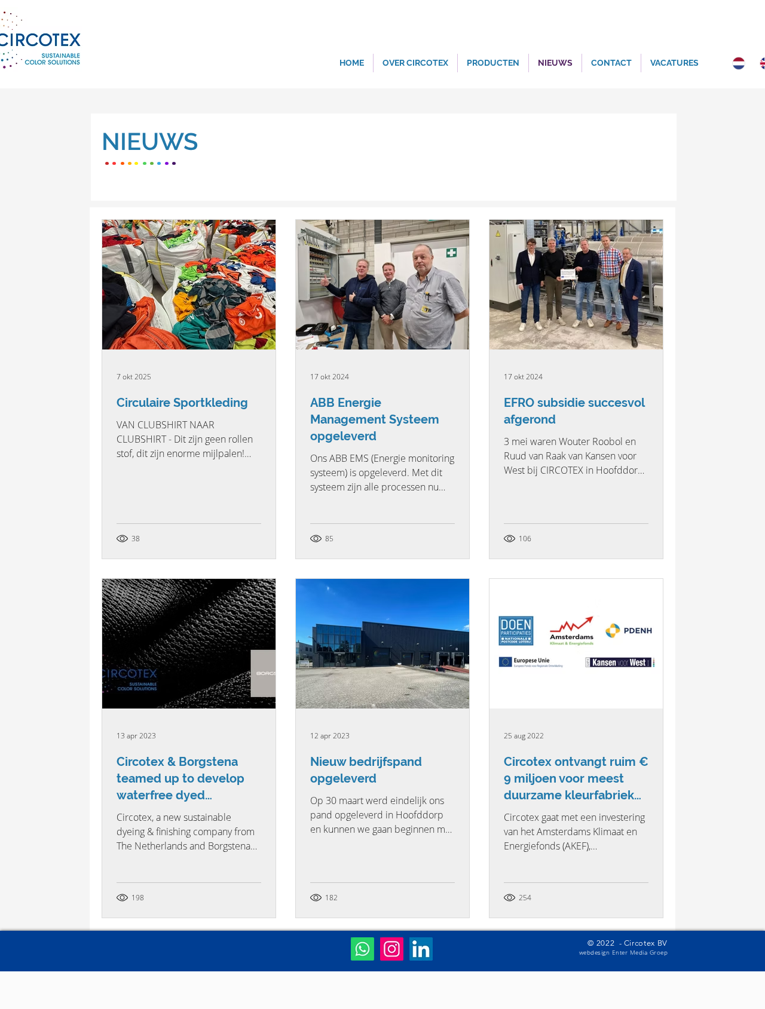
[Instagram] (391, 949)
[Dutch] (737, 63)
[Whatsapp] (362, 949)
